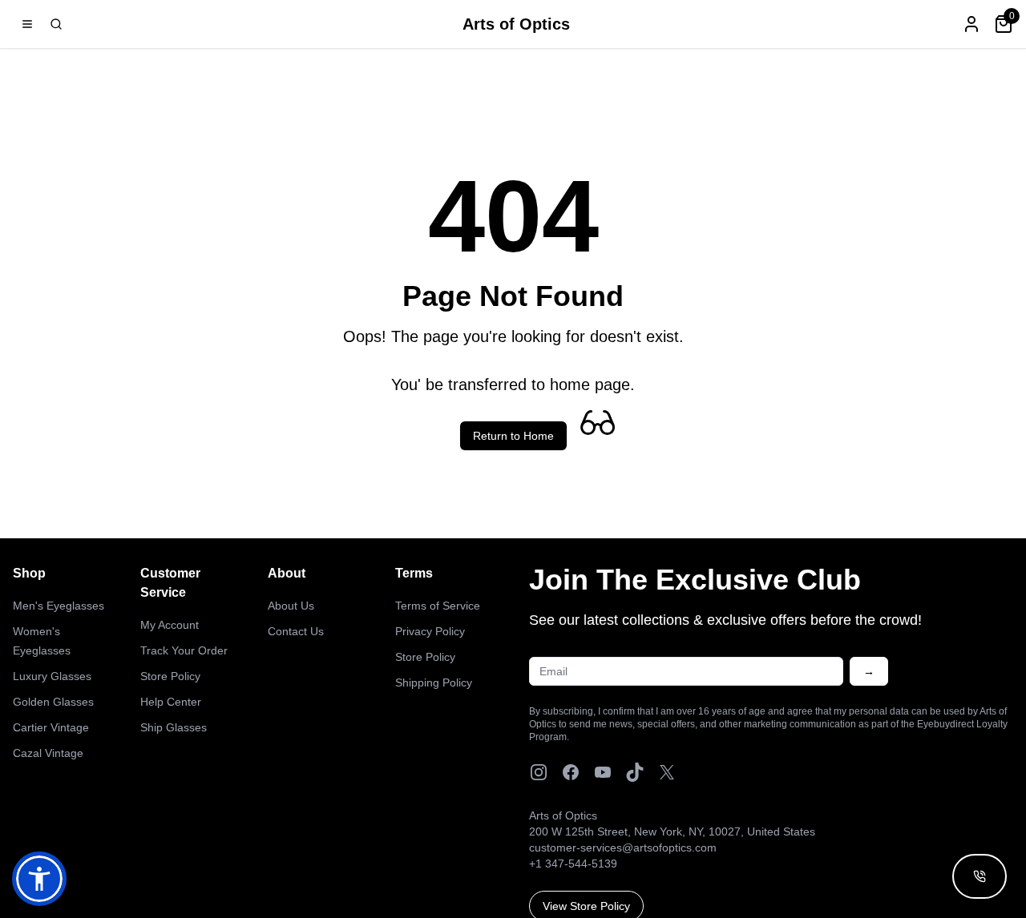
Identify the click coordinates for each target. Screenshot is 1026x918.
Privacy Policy (430, 631)
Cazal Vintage (48, 753)
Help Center (170, 701)
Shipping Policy (433, 682)
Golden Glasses (53, 701)
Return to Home (513, 435)
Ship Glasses (173, 727)
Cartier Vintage (51, 727)
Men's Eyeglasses (58, 605)
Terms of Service (437, 605)
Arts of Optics (516, 24)
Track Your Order (184, 650)
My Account (169, 624)
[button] (39, 879)
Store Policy (170, 676)
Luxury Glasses (52, 676)
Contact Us (296, 631)
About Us (291, 605)
